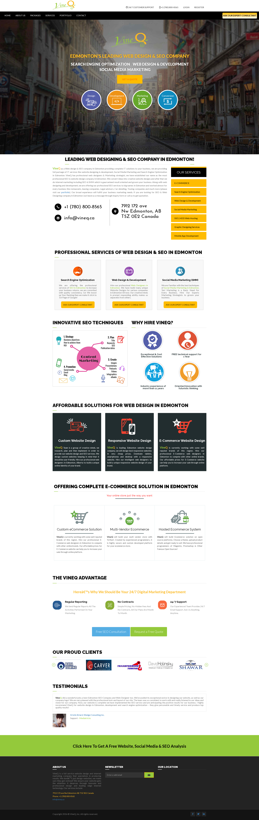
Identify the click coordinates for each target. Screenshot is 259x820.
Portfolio (65, 15)
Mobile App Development (186, 235)
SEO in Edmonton (78, 287)
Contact (81, 15)
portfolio (65, 192)
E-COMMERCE (181, 183)
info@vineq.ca (79, 218)
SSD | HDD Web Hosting (186, 218)
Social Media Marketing (185, 209)
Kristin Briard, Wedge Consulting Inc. (87, 715)
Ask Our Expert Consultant (239, 15)
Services (50, 15)
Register (199, 7)
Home (7, 15)
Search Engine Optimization (187, 192)
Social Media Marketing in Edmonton (181, 287)
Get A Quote (129, 79)
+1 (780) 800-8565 (169, 7)
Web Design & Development (187, 200)
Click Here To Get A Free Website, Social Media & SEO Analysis (129, 746)
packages (35, 15)
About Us (20, 15)
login (186, 7)
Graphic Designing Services (187, 227)
